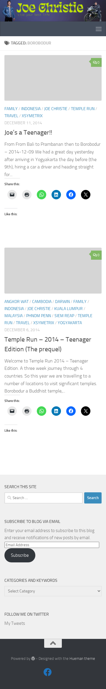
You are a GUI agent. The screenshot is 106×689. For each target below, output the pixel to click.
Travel (11, 115)
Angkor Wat (16, 301)
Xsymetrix (32, 115)
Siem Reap (64, 315)
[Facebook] (48, 672)
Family (11, 108)
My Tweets (14, 623)
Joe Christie (55, 108)
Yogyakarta (70, 322)
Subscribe (20, 555)
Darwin (62, 301)
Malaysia (13, 315)
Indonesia (31, 108)
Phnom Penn (38, 315)
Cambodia (42, 301)
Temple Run (83, 108)
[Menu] (98, 28)
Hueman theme (82, 658)
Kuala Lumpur (68, 308)
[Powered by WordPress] (33, 658)
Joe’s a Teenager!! (28, 132)
